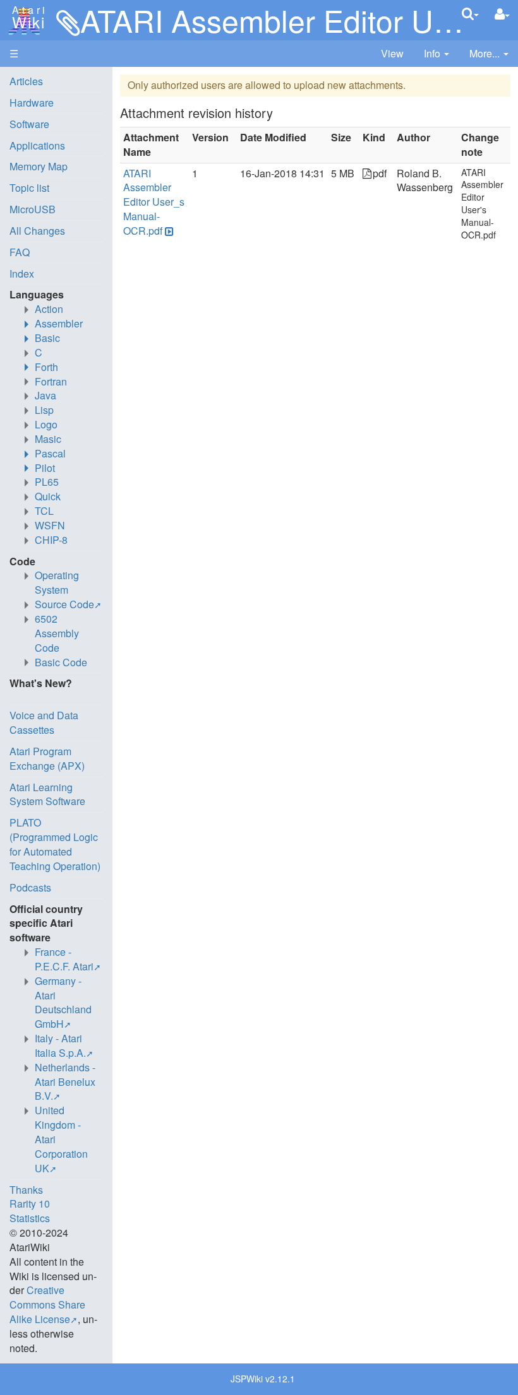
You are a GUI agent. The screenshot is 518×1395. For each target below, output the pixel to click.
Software (29, 124)
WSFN (50, 525)
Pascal (50, 453)
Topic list (29, 187)
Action (49, 309)
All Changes (37, 230)
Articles (26, 81)
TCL (44, 510)
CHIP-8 (51, 540)
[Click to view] (168, 231)
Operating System (57, 582)
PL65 (47, 481)
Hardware (31, 102)
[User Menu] (502, 14)
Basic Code (61, 662)
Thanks (26, 1189)
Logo (46, 424)
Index (21, 273)
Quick (48, 496)
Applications (37, 145)
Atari (26, 18)
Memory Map (38, 166)
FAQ (19, 252)
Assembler (59, 323)
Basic (47, 338)
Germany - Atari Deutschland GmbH (63, 1003)
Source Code (64, 604)
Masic (48, 439)
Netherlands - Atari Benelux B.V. (65, 1082)
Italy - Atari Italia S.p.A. (60, 1045)
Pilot (45, 468)
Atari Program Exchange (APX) (47, 758)
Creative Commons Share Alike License (47, 1304)
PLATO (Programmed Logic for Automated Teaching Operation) (54, 844)
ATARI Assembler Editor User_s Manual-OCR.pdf (153, 202)
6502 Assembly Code (57, 633)
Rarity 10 (29, 1203)
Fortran (51, 381)
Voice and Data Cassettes (43, 722)
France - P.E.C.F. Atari (64, 959)
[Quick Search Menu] (470, 13)
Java (45, 395)
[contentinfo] (436, 54)
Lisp (44, 410)
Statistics (29, 1218)
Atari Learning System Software (47, 794)
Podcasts (30, 887)
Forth (46, 367)
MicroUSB (32, 209)
